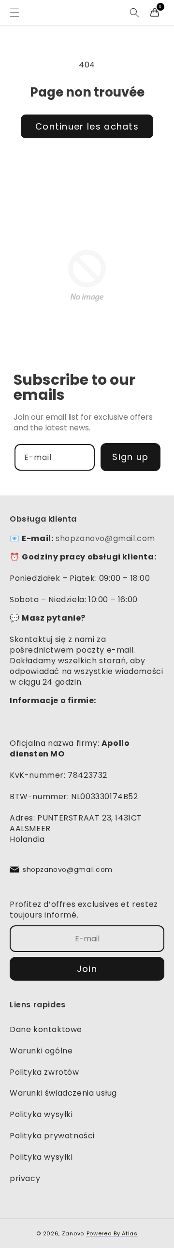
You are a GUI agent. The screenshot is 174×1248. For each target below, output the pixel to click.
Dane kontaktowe (46, 1029)
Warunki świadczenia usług (63, 1093)
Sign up (130, 457)
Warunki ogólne (41, 1050)
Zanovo (73, 1233)
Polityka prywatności (52, 1135)
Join (87, 969)
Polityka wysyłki (41, 1114)
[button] (14, 12)
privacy (25, 1178)
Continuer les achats (87, 126)
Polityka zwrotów (44, 1072)
